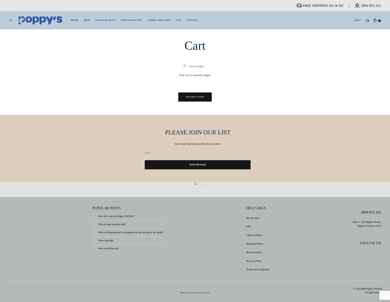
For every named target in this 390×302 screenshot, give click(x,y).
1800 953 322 (371, 5)
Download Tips (131, 20)
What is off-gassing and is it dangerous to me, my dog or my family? (131, 232)
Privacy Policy (254, 261)
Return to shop (195, 97)
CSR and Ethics (254, 235)
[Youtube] (378, 251)
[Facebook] (365, 251)
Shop (86, 20)
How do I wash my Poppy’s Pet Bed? (116, 216)
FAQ (178, 20)
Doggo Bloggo (105, 20)
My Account (252, 218)
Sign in (357, 20)
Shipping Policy (254, 243)
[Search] (367, 20)
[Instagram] (372, 251)
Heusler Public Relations (200, 293)
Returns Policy (254, 252)
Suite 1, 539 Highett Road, (367, 222)
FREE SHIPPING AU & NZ (323, 5)
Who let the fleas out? (108, 248)
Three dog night (105, 240)
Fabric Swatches (159, 20)
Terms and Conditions (258, 269)
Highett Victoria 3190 (369, 225)
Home (74, 20)
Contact (192, 20)
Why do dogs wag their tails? (112, 224)
